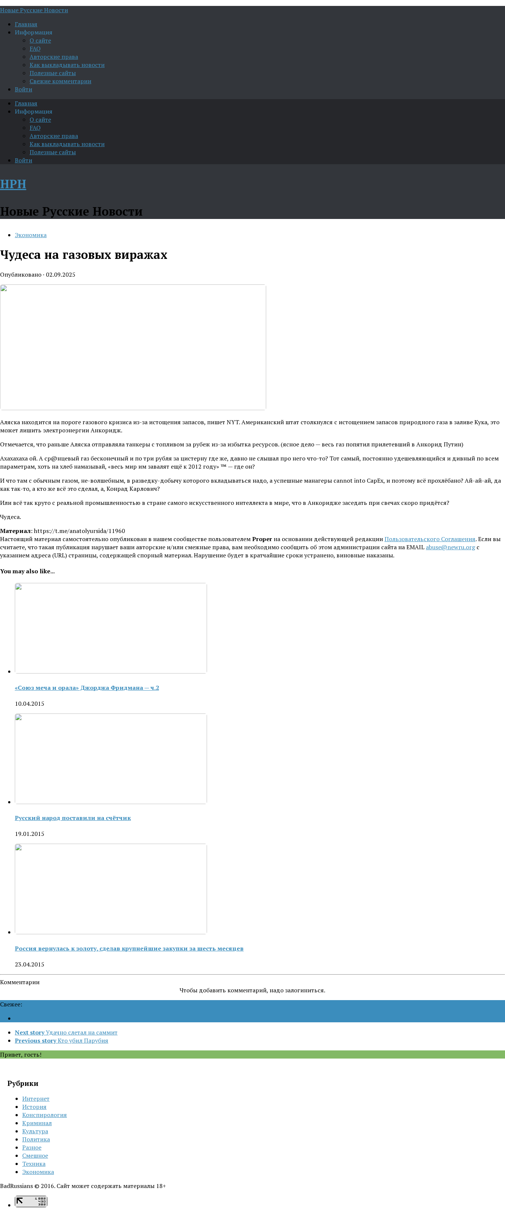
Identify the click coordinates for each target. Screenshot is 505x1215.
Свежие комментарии (60, 81)
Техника (33, 1164)
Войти (23, 89)
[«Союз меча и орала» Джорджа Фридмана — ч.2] (111, 671)
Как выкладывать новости (67, 65)
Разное (31, 1147)
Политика (36, 1139)
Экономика (31, 235)
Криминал (37, 1123)
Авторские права (54, 57)
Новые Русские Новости (34, 10)
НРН (13, 184)
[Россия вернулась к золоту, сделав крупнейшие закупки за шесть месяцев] (111, 932)
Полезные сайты (53, 73)
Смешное (35, 1155)
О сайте (40, 40)
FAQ (35, 48)
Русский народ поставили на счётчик (73, 818)
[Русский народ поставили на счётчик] (111, 802)
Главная (26, 24)
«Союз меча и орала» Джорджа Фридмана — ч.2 (87, 688)
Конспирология (44, 1115)
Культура (35, 1131)
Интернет (36, 1098)
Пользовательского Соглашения (429, 539)
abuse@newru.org (450, 547)
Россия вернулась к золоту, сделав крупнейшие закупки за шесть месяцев (129, 948)
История (34, 1107)
